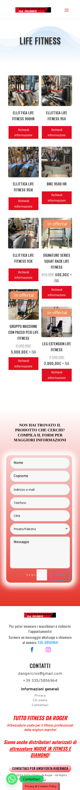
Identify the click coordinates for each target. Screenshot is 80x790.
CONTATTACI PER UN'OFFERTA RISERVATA (40, 768)
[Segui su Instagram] (48, 650)
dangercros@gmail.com (40, 673)
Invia (60, 575)
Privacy (40, 696)
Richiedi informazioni (23, 132)
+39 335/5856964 (40, 680)
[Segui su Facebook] (32, 650)
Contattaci (40, 705)
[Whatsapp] (12, 779)
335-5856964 (47, 642)
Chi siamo (40, 700)
